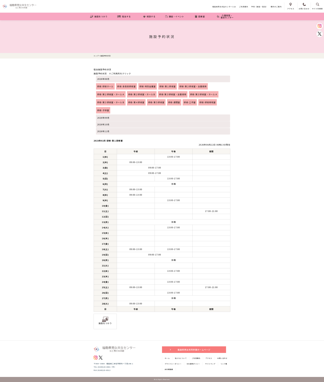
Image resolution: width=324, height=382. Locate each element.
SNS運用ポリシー (193, 364)
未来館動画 (169, 369)
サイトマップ (210, 364)
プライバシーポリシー (173, 364)
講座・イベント (176, 16)
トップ (96, 56)
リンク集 (224, 364)
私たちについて (181, 358)
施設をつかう (101, 16)
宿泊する (126, 16)
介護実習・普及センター (227, 16)
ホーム (167, 358)
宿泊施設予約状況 (102, 69)
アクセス (209, 358)
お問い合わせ (222, 358)
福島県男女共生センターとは (224, 7)
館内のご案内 (276, 7)
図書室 (201, 16)
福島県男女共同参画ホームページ (194, 349)
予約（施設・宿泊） (259, 7)
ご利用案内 (243, 7)
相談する (151, 16)
